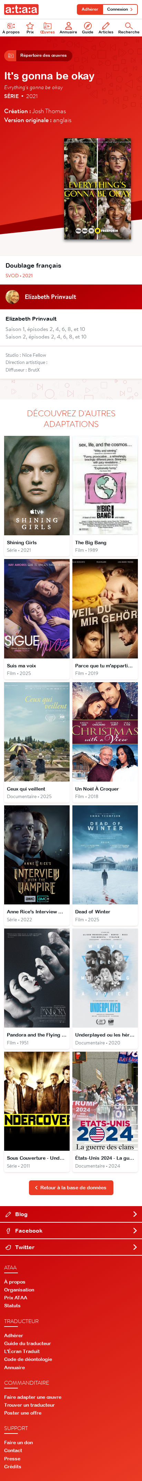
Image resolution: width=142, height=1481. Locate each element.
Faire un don (18, 1442)
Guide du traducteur (27, 1343)
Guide (87, 32)
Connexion (117, 9)
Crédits (12, 1466)
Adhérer (90, 9)
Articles (106, 32)
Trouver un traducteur (29, 1405)
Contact (13, 1450)
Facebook (28, 1230)
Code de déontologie (28, 1359)
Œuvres (47, 32)
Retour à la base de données (73, 1187)
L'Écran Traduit (22, 1351)
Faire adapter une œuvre (32, 1397)
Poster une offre (22, 1413)
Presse (12, 1458)
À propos (11, 32)
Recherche (129, 32)
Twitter (24, 1247)
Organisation (19, 1289)
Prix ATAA (15, 1297)
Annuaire (68, 32)
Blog (21, 1214)
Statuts (12, 1305)
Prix (30, 32)
